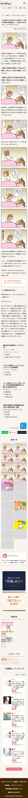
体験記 (7, 15)
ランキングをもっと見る (14, 769)
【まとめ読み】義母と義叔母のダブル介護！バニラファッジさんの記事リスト (13, 282)
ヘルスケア (4, 647)
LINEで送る (5, 432)
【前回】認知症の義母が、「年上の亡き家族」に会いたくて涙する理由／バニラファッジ (13, 70)
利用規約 (7, 785)
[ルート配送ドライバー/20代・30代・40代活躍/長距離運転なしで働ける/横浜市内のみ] (14, 390)
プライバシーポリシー (17, 785)
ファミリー (4, 645)
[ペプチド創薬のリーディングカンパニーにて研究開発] (14, 370)
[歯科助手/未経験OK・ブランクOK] (14, 351)
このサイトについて (6, 782)
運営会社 (15, 782)
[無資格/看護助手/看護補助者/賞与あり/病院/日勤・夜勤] (14, 411)
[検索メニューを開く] (24, 3)
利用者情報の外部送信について (14, 789)
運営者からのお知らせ (14, 792)
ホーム (3, 15)
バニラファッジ (13, 556)
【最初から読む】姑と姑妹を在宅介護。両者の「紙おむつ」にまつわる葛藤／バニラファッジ (13, 79)
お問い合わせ (23, 782)
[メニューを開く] (26, 3)
